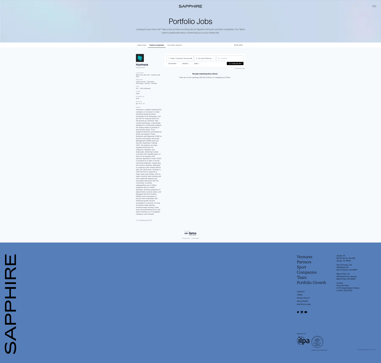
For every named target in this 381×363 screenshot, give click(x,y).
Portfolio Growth (311, 283)
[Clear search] (191, 58)
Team (302, 278)
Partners (304, 262)
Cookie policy (195, 238)
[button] (173, 63)
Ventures (304, 257)
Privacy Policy (303, 298)
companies (157, 45)
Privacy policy (186, 238)
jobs (142, 45)
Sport (301, 267)
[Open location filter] (241, 58)
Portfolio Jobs (304, 304)
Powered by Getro (240, 68)
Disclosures (302, 301)
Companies (307, 272)
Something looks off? (145, 220)
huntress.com (140, 67)
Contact (301, 292)
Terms (299, 295)
